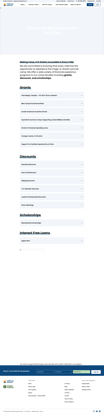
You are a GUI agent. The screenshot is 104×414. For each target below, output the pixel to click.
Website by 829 (35, 411)
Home (41, 411)
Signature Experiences (20, 1)
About (22, 4)
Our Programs (32, 389)
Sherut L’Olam (86, 386)
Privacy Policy (27, 411)
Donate (98, 1)
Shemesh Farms (86, 389)
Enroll (90, 4)
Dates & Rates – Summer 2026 (36, 395)
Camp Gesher (86, 383)
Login (97, 4)
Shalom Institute (8, 1)
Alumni (30, 392)
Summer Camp (33, 4)
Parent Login (31, 386)
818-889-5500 (82, 1)
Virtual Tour (71, 1)
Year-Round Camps (62, 4)
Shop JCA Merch (75, 4)
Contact (67, 392)
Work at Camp (46, 4)
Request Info (91, 1)
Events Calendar (61, 1)
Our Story (67, 383)
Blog (66, 386)
